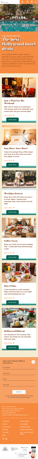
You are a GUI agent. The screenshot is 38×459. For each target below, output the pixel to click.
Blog (3, 435)
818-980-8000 (11, 413)
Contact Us (6, 421)
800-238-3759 (15, 411)
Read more (8, 115)
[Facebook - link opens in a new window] (3, 439)
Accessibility (24, 424)
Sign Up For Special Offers (26, 433)
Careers (4, 424)
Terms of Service (22, 397)
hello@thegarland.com (20, 415)
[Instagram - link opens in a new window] (6, 439)
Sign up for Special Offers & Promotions (14, 362)
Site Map (5, 429)
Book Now (12, 119)
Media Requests (25, 427)
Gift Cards (5, 432)
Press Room (6, 427)
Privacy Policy (11, 397)
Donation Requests (26, 429)
